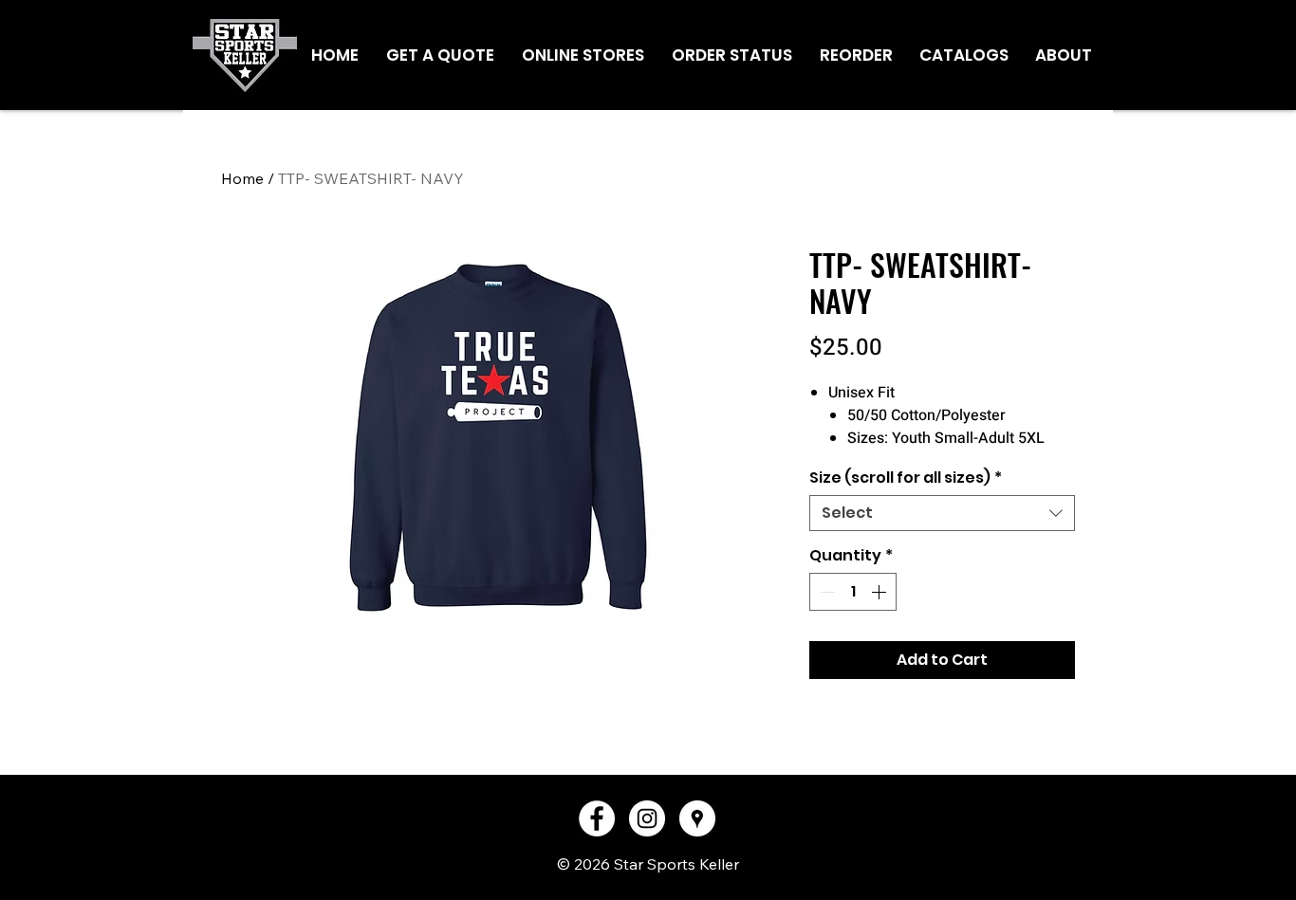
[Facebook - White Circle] (597, 818)
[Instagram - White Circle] (647, 818)
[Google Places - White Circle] (697, 818)
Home (242, 178)
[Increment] (880, 592)
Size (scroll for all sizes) (905, 477)
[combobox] (942, 513)
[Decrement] (825, 592)
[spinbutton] (853, 592)
